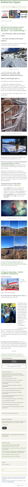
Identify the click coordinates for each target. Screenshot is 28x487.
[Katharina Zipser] (14, 18)
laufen (25, 263)
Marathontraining (8, 264)
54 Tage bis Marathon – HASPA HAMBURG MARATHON (12, 273)
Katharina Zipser (11, 2)
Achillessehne (3, 262)
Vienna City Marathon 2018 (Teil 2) (8, 454)
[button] (11, 150)
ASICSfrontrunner (20, 262)
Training (2, 265)
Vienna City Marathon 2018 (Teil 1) (8, 456)
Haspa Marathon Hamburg (12, 263)
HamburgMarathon (4, 263)
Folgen (4, 428)
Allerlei (8, 261)
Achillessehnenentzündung (7, 165)
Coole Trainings (12, 261)
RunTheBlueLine (10, 355)
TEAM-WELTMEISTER (7, 373)
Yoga (5, 265)
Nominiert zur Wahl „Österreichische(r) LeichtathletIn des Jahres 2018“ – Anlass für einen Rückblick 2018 (13, 452)
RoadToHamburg (14, 264)
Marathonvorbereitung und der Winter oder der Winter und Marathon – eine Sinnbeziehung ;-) (13, 28)
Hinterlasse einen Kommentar (12, 265)
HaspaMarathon (20, 354)
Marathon (2, 264)
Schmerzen (19, 264)
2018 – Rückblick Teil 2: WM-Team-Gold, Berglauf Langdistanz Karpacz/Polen (11, 445)
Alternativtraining (9, 262)
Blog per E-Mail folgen (7, 419)
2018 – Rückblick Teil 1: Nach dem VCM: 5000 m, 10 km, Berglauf (13, 448)
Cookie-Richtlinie (11, 481)
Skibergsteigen (24, 264)
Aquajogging (15, 262)
